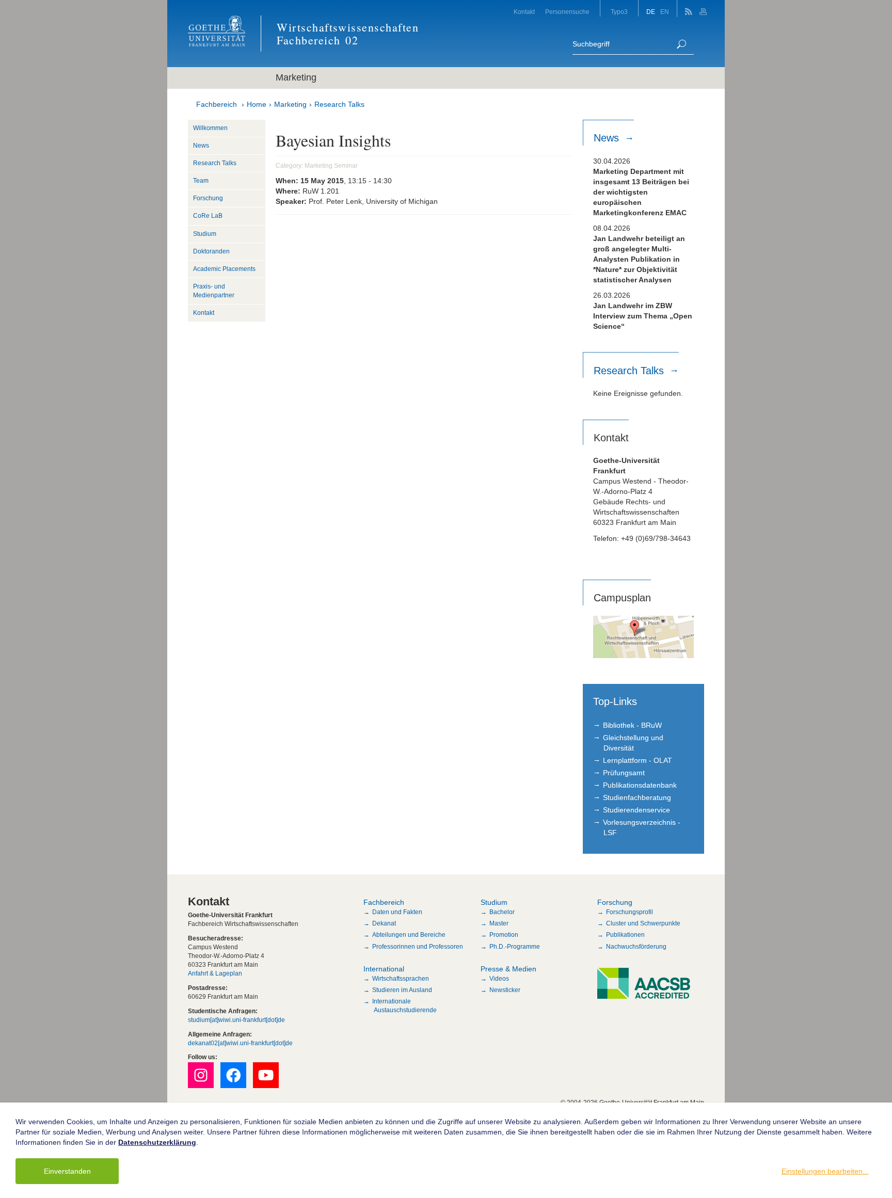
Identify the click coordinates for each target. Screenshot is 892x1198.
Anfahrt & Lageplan (215, 973)
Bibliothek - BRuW (632, 725)
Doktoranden (211, 251)
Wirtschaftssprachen (400, 978)
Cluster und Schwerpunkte (643, 923)
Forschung (208, 198)
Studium (204, 233)
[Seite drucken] (704, 8)
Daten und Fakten (397, 912)
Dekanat (384, 923)
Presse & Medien (508, 969)
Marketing (290, 104)
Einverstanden (67, 1171)
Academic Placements (224, 269)
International (383, 969)
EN (664, 11)
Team (201, 180)
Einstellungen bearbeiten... (825, 1171)
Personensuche (567, 11)
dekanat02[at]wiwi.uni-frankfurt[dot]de (240, 1043)
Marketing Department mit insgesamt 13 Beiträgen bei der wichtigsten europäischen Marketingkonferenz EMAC (641, 192)
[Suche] (681, 44)
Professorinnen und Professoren (417, 946)
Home (256, 104)
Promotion (503, 934)
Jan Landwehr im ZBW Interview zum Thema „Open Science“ (642, 315)
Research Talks (339, 104)
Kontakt (524, 11)
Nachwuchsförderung (636, 946)
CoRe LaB (207, 215)
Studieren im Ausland (402, 990)
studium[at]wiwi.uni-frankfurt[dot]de (236, 1020)
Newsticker (504, 990)
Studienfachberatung (637, 797)
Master (498, 923)
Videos (499, 978)
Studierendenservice (636, 810)
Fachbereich (216, 104)
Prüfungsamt (624, 773)
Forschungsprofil (629, 912)
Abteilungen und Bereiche (408, 934)
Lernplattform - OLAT (637, 760)
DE (650, 11)
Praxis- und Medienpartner (213, 291)
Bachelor (502, 912)
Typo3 (619, 11)
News (201, 145)
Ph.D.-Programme (514, 946)
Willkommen (210, 128)
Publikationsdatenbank (640, 785)
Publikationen (625, 934)
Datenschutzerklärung (157, 1142)
